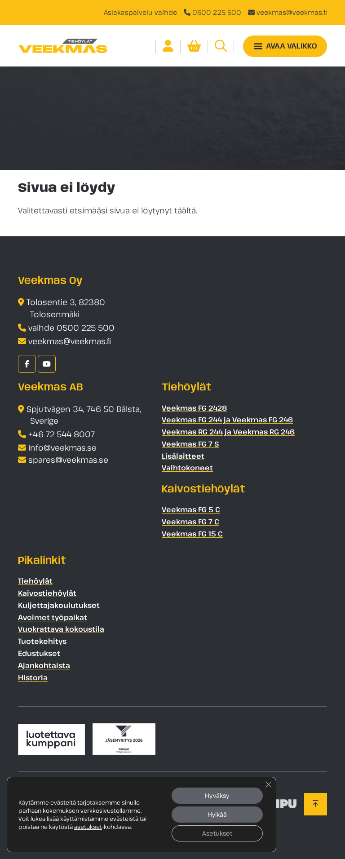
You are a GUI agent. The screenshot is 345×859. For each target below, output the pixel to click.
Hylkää (217, 814)
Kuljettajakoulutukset (59, 605)
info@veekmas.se (62, 447)
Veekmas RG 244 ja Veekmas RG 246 (228, 432)
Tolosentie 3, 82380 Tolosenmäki (66, 308)
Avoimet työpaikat (52, 617)
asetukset (88, 827)
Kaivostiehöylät (47, 593)
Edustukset (39, 653)
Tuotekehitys (42, 641)
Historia (33, 677)
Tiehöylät (35, 581)
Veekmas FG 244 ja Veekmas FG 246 (227, 420)
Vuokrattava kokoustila (61, 629)
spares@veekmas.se (68, 459)
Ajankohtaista (44, 665)
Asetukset (217, 833)
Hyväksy (217, 795)
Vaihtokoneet (187, 468)
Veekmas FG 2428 (194, 408)
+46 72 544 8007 (61, 434)
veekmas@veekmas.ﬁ (292, 12)
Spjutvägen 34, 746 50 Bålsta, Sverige (84, 414)
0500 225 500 (216, 12)
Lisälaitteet (183, 456)
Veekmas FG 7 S (190, 444)
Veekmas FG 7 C (190, 522)
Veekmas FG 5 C (191, 509)
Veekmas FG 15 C (192, 534)
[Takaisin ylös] (315, 804)
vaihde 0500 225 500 (71, 327)
